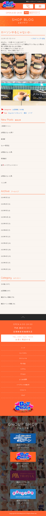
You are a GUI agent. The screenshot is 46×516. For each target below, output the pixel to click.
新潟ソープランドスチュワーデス (23, 502)
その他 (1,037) (5, 284)
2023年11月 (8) (5, 210)
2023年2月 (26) (6, 269)
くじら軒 (4, 182)
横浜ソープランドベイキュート (23, 464)
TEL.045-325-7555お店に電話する (23, 338)
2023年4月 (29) (6, 256)
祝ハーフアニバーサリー (9, 165)
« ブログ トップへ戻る (38, 38)
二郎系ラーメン (6, 126)
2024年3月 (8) (5, 197)
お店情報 (15, 109)
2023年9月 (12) (5, 223)
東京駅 (3, 139)
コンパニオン (23, 353)
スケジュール (23, 358)
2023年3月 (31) (5, 262)
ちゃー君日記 (5, 145)
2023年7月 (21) (5, 236)
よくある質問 (23, 379)
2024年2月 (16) (5, 204)
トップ (23, 348)
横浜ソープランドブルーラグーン (23, 446)
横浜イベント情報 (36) (8, 304)
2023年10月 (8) (5, 217)
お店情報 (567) (5, 291)
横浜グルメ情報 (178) (7, 297)
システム (23, 369)
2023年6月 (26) (6, 243)
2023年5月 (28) (6, 249)
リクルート (23, 390)
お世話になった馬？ (7, 132)
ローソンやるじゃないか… (16, 32)
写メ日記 (23, 363)
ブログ (23, 395)
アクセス (23, 374)
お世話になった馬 (6, 152)
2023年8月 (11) (5, 230)
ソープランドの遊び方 (23, 384)
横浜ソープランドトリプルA (23, 483)
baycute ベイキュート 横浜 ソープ (20, 113)
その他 (21, 109)
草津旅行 (4, 158)
